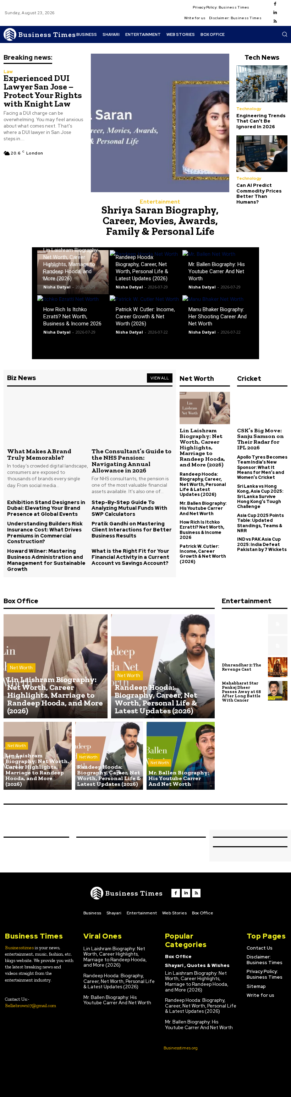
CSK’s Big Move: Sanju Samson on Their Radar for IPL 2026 (260, 439)
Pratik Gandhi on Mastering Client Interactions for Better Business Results (132, 529)
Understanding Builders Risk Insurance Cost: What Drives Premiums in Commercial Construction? (45, 532)
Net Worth (21, 668)
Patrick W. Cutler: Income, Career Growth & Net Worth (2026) (145, 316)
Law (8, 71)
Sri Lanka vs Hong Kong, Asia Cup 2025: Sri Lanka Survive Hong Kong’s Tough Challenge (260, 496)
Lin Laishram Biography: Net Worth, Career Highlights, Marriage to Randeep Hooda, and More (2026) (71, 264)
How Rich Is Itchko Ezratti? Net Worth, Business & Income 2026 (72, 316)
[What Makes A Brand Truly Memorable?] (47, 418)
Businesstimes (19, 947)
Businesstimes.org (181, 1047)
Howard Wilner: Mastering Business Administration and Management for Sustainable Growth (46, 560)
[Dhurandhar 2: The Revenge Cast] (278, 667)
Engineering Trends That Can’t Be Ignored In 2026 (261, 121)
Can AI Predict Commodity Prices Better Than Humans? (259, 193)
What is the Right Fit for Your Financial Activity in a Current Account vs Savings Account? (130, 557)
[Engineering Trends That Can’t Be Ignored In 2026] (261, 83)
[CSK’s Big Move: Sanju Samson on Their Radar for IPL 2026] (262, 408)
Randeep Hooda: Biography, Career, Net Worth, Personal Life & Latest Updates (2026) (203, 484)
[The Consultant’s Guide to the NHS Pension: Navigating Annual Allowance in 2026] (132, 418)
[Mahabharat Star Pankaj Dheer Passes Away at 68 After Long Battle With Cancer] (278, 691)
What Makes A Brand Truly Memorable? (39, 454)
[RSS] (275, 21)
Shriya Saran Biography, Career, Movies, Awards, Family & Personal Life (160, 221)
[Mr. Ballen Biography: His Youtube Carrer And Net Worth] (181, 756)
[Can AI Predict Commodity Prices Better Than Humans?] (261, 153)
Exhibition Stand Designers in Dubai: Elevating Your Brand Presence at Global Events (46, 508)
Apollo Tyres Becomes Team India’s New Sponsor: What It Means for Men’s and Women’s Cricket (262, 467)
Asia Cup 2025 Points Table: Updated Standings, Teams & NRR (260, 523)
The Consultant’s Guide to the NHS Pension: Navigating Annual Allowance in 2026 (131, 460)
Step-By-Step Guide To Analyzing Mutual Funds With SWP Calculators (129, 508)
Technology (249, 109)
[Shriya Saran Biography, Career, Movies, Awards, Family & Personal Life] (160, 123)
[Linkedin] (275, 13)
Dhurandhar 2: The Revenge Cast (241, 667)
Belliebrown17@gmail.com (30, 1005)
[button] (284, 34)
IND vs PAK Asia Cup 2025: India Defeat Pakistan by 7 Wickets (262, 544)
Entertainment (160, 202)
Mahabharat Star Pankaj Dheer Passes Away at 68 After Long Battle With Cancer (241, 692)
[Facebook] (275, 4)
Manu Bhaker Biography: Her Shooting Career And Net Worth (217, 316)
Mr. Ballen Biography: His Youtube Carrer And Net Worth (216, 271)
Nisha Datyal (57, 287)
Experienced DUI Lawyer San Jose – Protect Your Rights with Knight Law (43, 91)
